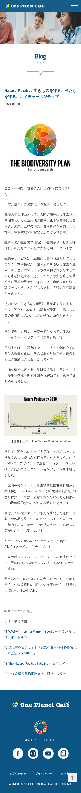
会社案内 (66, 773)
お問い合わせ (18, 773)
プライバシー (43, 773)
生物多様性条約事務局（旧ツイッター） (39, 674)
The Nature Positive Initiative (38, 663)
